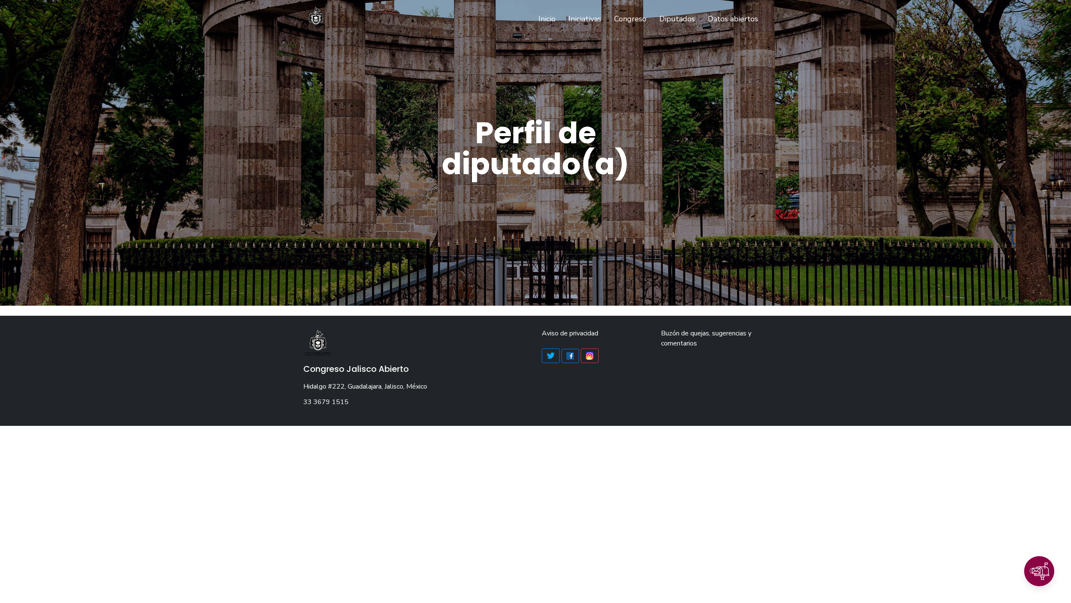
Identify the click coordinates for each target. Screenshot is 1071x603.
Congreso (630, 19)
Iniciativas (585, 19)
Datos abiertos (733, 19)
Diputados (677, 19)
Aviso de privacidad (570, 333)
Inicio (548, 18)
